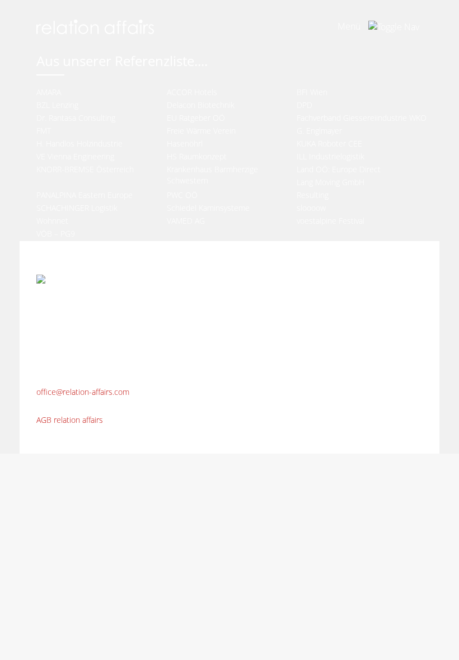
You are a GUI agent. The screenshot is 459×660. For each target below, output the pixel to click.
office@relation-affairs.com (82, 391)
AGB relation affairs (69, 419)
